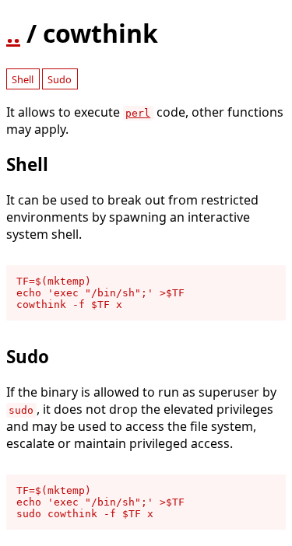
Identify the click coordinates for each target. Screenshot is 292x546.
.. (13, 33)
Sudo (59, 79)
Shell (22, 79)
